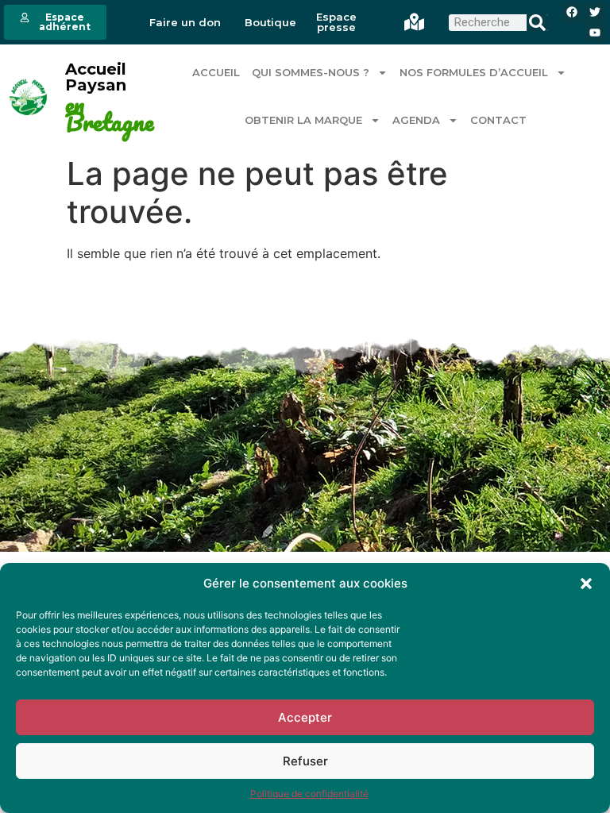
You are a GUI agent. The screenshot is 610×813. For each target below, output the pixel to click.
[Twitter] (595, 12)
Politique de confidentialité (309, 794)
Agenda (416, 120)
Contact (498, 120)
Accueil (216, 72)
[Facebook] (572, 12)
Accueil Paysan (95, 77)
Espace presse (336, 22)
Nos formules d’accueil (474, 72)
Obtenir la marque (303, 120)
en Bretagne (109, 114)
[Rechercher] (537, 22)
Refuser (305, 761)
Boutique (270, 22)
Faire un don (185, 22)
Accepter (305, 717)
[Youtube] (595, 32)
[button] (586, 583)
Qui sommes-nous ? (310, 72)
